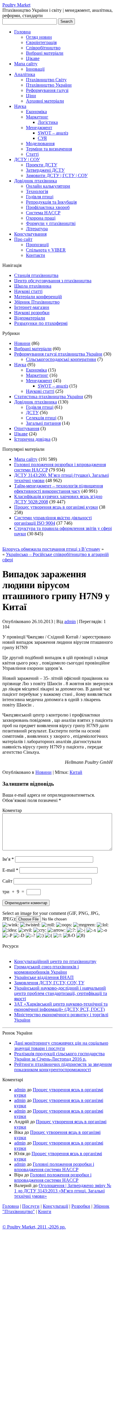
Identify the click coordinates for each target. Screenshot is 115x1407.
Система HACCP (43, 212)
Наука (20, 106)
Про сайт (23, 239)
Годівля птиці (39, 196)
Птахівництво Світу (46, 79)
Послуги (31, 1206)
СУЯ (42, 138)
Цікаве (33, 58)
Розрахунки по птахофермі (41, 323)
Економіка (36, 111)
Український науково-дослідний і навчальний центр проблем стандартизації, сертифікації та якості (60, 993)
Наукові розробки (32, 312)
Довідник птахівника (35, 180)
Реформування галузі (47, 90)
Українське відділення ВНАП (44, 977)
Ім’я (8, 859)
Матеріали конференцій (38, 296)
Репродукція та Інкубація (51, 202)
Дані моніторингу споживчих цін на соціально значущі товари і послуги (61, 1045)
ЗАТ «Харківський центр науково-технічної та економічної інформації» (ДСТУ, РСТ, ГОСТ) (61, 1006)
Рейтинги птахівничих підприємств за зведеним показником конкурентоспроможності (63, 1067)
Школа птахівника (32, 285)
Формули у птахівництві (50, 223)
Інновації (35, 69)
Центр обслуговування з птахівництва (52, 280)
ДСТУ (32, 412)
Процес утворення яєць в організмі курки (56, 507)
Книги (44, 1211)
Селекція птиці (41, 417)
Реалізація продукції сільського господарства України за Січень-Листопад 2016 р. (59, 1056)
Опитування (26, 428)
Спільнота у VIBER (46, 249)
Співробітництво (43, 47)
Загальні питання (43, 423)
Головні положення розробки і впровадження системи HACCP (54, 1167)
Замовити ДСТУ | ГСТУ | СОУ (57, 175)
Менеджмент (39, 127)
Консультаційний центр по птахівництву (55, 961)
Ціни (31, 95)
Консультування (30, 233)
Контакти (35, 255)
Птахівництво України (49, 84)
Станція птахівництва (36, 275)
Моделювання (40, 143)
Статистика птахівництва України (48, 396)
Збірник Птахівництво (37, 301)
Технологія (37, 191)
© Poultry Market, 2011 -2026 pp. (34, 1226)
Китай (76, 772)
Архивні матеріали (45, 100)
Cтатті (32, 154)
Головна (22, 31)
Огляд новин (39, 37)
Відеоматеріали (29, 317)
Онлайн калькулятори (48, 186)
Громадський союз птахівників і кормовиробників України (46, 969)
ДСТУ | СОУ (27, 159)
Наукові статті (28, 291)
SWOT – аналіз (53, 132)
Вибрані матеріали (44, 53)
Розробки (80, 1206)
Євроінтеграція (41, 42)
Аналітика (24, 74)
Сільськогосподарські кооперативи (61, 359)
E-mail (10, 870)
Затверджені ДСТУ (45, 170)
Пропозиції (37, 244)
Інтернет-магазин (31, 307)
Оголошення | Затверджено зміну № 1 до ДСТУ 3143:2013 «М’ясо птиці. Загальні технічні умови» (62, 1191)
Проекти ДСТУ (41, 164)
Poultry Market (16, 4)
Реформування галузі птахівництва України (58, 353)
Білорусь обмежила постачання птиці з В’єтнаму (51, 549)
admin (70, 621)
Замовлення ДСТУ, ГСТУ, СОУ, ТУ (49, 982)
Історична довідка (32, 439)
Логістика (48, 122)
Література (37, 228)
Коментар (12, 810)
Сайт (7, 881)
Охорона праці (40, 218)
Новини (22, 343)
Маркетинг (37, 116)
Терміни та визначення (49, 148)
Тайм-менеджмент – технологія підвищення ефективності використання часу (58, 488)
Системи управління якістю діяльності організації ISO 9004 (53, 520)
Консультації (55, 1206)
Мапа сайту (25, 63)
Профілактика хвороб (48, 207)
